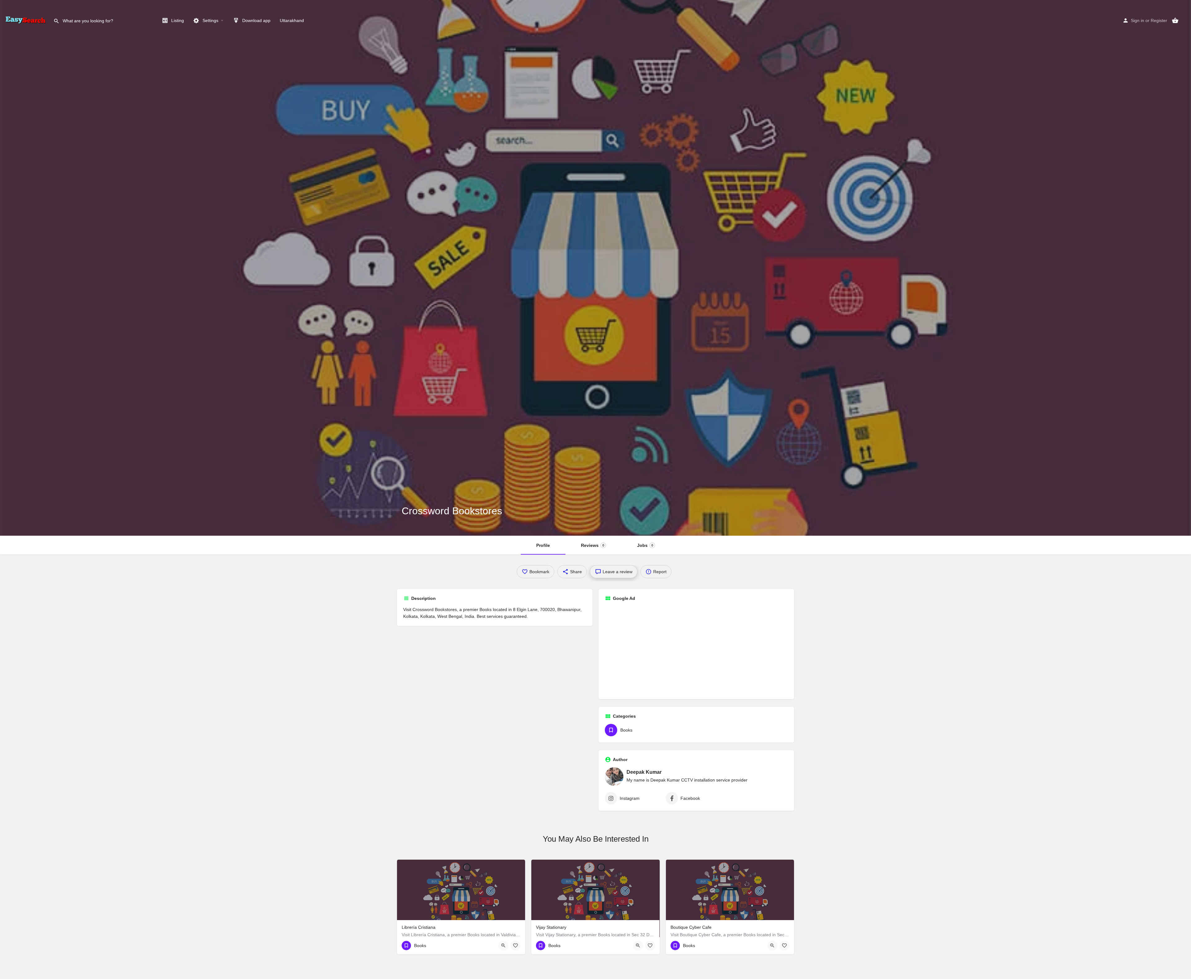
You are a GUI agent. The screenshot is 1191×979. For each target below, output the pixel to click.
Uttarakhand (292, 20)
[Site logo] (27, 20)
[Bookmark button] (515, 945)
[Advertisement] (696, 649)
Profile (543, 545)
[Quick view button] (503, 945)
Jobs (645, 545)
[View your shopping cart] (1175, 20)
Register (1159, 20)
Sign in (1137, 20)
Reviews (592, 545)
